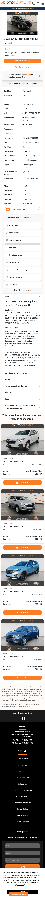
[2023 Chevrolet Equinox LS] (23, 439)
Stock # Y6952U (8, 588)
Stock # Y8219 (8, 458)
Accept (22, 891)
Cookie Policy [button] (11, 882)
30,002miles (37, 595)
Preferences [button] (20, 885)
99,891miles (37, 660)
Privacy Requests (22, 822)
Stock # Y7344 (8, 653)
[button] (33, 3)
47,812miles (37, 529)
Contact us (22, 765)
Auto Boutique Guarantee (22, 790)
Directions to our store (22, 803)
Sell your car (22, 784)
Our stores (22, 771)
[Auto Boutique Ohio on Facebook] (22, 718)
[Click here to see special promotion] (22, 8)
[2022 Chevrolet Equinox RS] (23, 570)
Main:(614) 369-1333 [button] (24, 740)
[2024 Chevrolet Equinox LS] (23, 635)
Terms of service (22, 797)
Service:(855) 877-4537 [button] (24, 743)
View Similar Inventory (22, 67)
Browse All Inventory (22, 61)
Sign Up (22, 867)
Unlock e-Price (24, 482)
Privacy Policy (22, 809)
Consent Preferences (18, 894)
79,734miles (37, 464)
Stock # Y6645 (8, 523)
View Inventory (22, 759)
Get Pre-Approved (22, 778)
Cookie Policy (22, 815)
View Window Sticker (19, 210)
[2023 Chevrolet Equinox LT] (23, 504)
